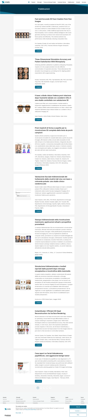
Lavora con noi (6, 401)
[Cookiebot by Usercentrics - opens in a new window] (8, 416)
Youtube (82, 402)
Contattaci (53, 399)
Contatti (78, 2)
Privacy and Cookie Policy (30, 409)
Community (35, 402)
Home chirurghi (19, 399)
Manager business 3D (20, 401)
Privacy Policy (68, 401)
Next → (50, 388)
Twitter (82, 401)
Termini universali (69, 399)
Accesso (84, 2)
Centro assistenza (55, 401)
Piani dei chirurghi (20, 402)
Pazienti (33, 2)
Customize (77, 410)
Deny (78, 414)
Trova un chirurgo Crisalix (50, 2)
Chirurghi (39, 2)
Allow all (78, 406)
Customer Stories (62, 2)
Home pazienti (36, 399)
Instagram (83, 399)
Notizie (4, 402)
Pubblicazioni (71, 2)
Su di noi (5, 399)
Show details (18, 412)
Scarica (39, 51)
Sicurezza (67, 402)
